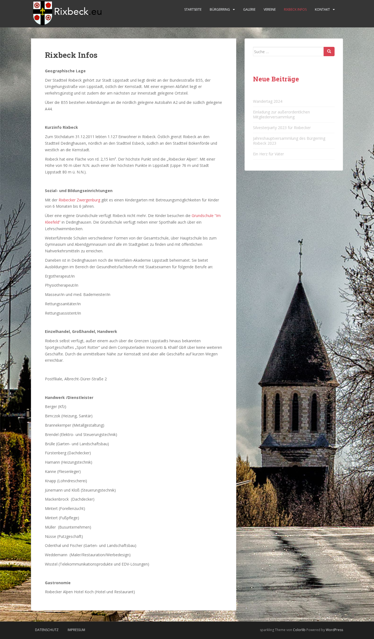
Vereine (270, 9)
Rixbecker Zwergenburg (79, 199)
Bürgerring (220, 9)
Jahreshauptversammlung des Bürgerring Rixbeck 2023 (289, 141)
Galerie (249, 9)
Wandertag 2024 (267, 101)
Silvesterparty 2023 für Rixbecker (282, 127)
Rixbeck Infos (295, 9)
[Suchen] (329, 51)
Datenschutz (47, 629)
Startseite (193, 9)
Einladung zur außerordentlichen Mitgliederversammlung (281, 114)
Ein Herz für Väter (268, 153)
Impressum (76, 629)
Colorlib (299, 629)
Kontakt (322, 9)
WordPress (334, 629)
